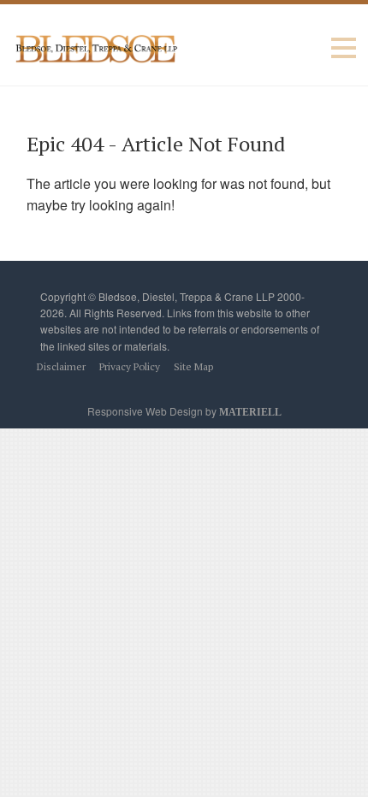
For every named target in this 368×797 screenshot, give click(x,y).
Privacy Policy (129, 366)
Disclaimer (61, 366)
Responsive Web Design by (184, 411)
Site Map (193, 366)
